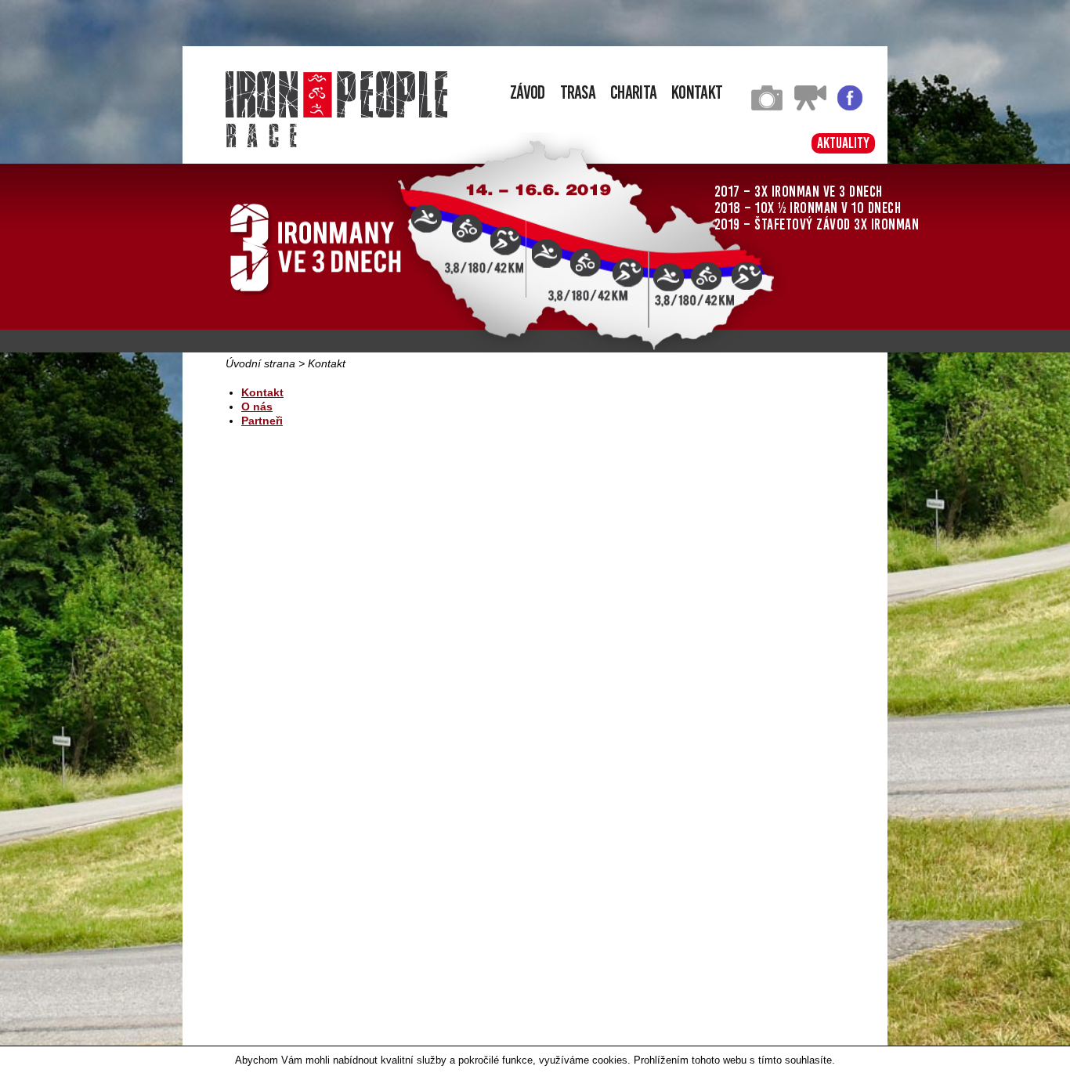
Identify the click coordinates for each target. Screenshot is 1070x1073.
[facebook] (849, 107)
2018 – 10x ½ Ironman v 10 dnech (808, 208)
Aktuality (843, 143)
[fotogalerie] (767, 107)
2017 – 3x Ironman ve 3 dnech (798, 191)
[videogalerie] (810, 107)
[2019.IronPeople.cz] (336, 94)
